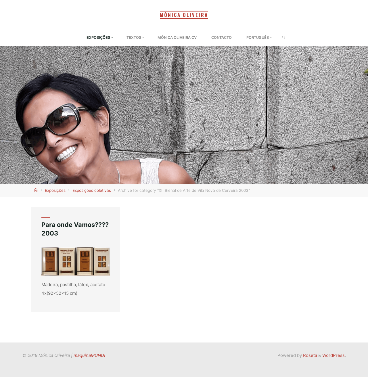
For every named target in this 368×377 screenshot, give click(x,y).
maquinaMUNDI (89, 355)
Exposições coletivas (91, 190)
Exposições (55, 190)
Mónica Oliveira (184, 14)
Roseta (309, 355)
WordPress (333, 355)
